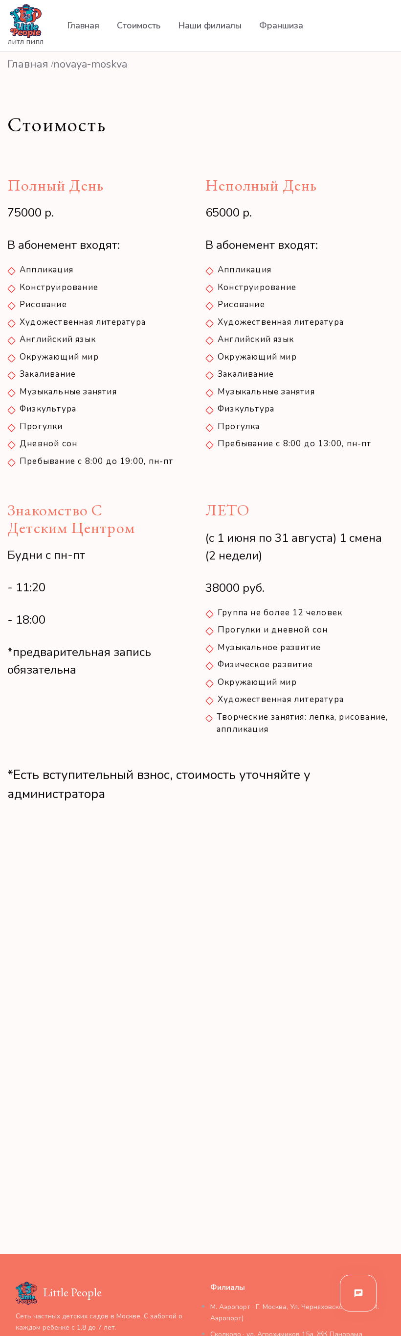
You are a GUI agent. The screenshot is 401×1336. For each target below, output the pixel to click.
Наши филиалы (210, 25)
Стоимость (138, 25)
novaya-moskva (90, 64)
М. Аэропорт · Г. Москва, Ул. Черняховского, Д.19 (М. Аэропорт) (294, 1312)
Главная (83, 25)
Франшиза (281, 25)
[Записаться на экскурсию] (358, 1293)
